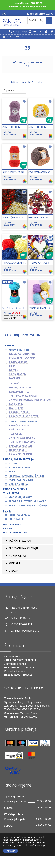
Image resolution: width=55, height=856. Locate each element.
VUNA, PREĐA (11, 493)
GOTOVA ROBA (12, 524)
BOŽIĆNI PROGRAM (20, 540)
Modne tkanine (19, 349)
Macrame (14, 378)
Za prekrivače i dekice (22, 437)
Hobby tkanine (18, 449)
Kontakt (14, 563)
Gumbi (13, 463)
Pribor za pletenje (15, 489)
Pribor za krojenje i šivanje (26, 475)
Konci (13, 471)
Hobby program (19, 467)
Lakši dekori (16, 429)
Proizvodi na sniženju (23, 548)
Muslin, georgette (20, 387)
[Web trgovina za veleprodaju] (40, 31)
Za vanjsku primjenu (21, 454)
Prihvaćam (10, 851)
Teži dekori (15, 433)
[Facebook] (4, 13)
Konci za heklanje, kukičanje (28, 505)
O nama (13, 570)
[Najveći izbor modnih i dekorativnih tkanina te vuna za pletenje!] (12, 22)
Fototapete (17, 519)
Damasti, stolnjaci (20, 446)
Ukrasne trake (18, 483)
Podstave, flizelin (21, 479)
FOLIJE (7, 510)
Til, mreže (15, 383)
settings (41, 845)
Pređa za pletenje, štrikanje (27, 501)
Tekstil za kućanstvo (22, 441)
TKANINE (8, 345)
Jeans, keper (16, 407)
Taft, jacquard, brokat (23, 395)
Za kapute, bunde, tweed (24, 416)
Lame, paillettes (19, 391)
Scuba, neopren (18, 361)
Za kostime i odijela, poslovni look (30, 399)
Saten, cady (16, 403)
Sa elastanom (17, 374)
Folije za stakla (19, 515)
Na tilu (13, 370)
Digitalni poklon (15, 532)
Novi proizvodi (18, 555)
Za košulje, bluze (19, 412)
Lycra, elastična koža (22, 357)
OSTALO (8, 528)
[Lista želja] (51, 31)
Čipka (12, 365)
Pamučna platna (19, 425)
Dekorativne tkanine (23, 421)
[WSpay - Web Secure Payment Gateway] (15, 756)
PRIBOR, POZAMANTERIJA (18, 459)
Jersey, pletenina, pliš (22, 353)
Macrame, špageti (21, 497)
